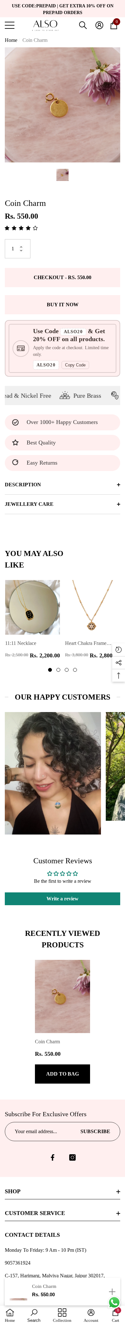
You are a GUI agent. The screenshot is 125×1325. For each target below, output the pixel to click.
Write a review (62, 898)
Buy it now (63, 304)
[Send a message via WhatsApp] (114, 1302)
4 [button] (75, 670)
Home (11, 40)
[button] (83, 25)
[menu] (9, 25)
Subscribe (95, 1131)
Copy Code (75, 365)
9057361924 (17, 1263)
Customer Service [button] (35, 1213)
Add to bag (62, 1074)
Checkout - (62, 277)
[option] (62, 104)
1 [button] (50, 670)
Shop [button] (13, 1191)
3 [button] (67, 670)
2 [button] (58, 670)
